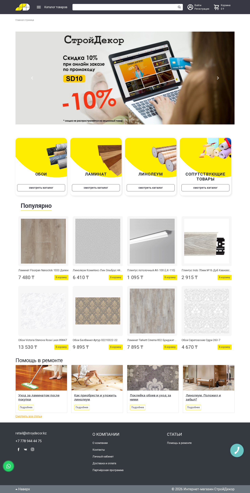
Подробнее (26, 407)
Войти (198, 5)
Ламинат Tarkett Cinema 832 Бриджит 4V (152, 340)
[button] (31, 78)
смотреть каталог (41, 187)
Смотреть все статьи (28, 416)
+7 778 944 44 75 (28, 441)
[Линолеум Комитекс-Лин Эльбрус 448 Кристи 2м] (98, 241)
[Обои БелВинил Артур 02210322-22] (98, 311)
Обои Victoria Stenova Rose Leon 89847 (42, 340)
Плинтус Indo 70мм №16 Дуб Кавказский (208, 270)
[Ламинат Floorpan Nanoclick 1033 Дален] (43, 241)
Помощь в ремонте (179, 443)
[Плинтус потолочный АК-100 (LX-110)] (152, 241)
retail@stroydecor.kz (31, 433)
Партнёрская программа (108, 470)
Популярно (36, 205)
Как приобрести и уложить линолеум (95, 397)
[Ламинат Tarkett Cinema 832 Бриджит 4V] (152, 311)
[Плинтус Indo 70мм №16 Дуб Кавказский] (207, 241)
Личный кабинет (103, 456)
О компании (100, 443)
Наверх (23, 489)
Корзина (225, 5)
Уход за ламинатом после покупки (39, 397)
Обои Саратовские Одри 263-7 (201, 340)
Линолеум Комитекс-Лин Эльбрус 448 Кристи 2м (104, 270)
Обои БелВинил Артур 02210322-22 (95, 340)
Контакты (99, 449)
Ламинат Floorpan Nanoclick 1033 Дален (43, 270)
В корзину (61, 277)
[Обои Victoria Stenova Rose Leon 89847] (43, 311)
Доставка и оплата (104, 463)
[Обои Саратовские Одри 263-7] (207, 311)
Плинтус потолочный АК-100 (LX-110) (151, 270)
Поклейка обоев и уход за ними (150, 397)
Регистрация (202, 8)
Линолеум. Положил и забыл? (203, 397)
